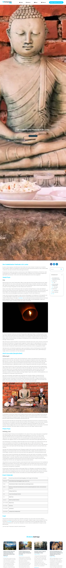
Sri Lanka (9, 521)
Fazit (53, 293)
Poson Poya (54, 288)
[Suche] (61, 269)
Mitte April (56, 287)
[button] (51, 264)
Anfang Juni (56, 290)
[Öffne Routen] (30, 2)
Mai (54, 282)
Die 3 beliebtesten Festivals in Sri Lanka (56, 279)
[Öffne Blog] (37, 2)
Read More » (36, 567)
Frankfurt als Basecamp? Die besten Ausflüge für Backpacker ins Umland (25, 553)
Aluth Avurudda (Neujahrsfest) (55, 285)
